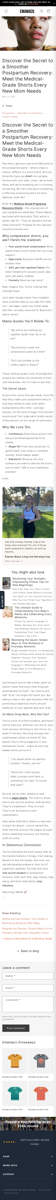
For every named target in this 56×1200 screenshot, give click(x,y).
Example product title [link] (12, 1077)
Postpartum (8, 113)
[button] (6, 11)
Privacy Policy (44, 1190)
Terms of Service (11, 1193)
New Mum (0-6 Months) (30, 113)
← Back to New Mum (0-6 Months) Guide (27, 938)
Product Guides (10, 117)
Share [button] (9, 105)
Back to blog (30, 951)
